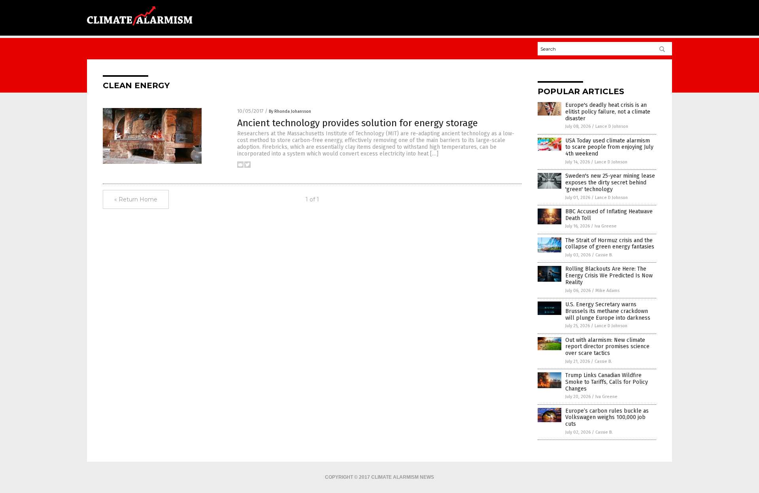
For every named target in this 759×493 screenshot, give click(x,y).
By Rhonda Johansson (290, 111)
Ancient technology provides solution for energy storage (357, 123)
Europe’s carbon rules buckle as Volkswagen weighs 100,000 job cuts (607, 418)
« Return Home (135, 199)
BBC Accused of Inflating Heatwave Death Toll (609, 215)
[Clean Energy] (140, 28)
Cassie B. (604, 255)
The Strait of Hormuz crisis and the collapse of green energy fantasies (609, 243)
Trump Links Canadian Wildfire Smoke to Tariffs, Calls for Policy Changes (606, 382)
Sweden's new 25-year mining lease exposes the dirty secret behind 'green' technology (610, 183)
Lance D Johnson (611, 126)
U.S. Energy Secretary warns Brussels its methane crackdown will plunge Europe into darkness (607, 311)
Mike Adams (607, 290)
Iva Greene (606, 226)
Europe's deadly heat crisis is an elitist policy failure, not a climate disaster (607, 112)
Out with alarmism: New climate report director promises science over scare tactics (607, 347)
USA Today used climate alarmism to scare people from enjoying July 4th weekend (609, 147)
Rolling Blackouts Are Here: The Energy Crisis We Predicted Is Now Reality (609, 275)
